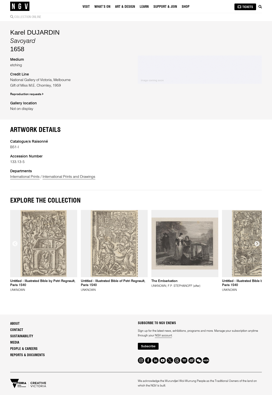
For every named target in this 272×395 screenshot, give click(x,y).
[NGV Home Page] (19, 6)
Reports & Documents (27, 355)
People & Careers (24, 349)
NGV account (163, 335)
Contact (16, 330)
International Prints (25, 177)
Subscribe (148, 346)
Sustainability (21, 336)
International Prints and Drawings (69, 177)
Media (14, 342)
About (15, 323)
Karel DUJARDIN (35, 32)
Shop (185, 7)
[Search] (260, 7)
